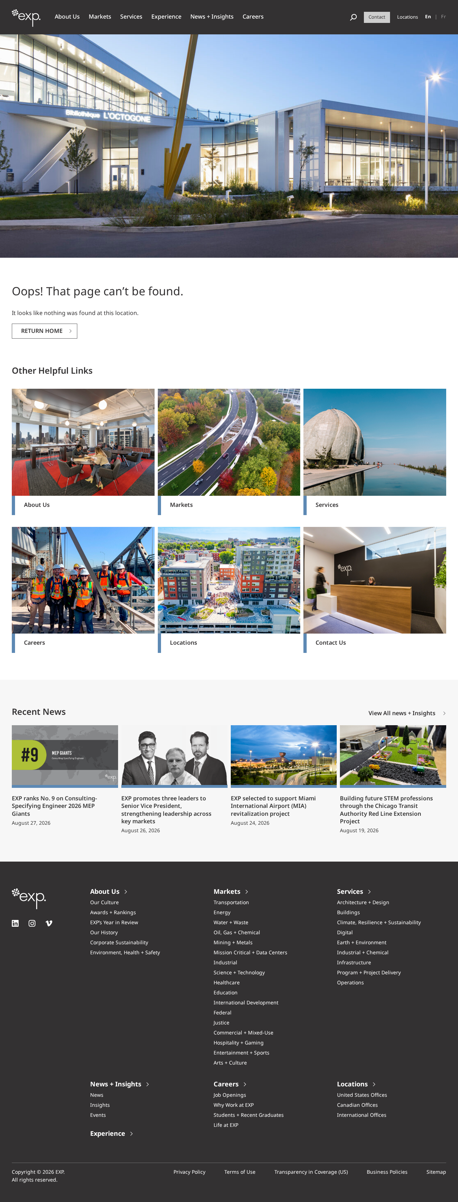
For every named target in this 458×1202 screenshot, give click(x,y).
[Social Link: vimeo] (48, 923)
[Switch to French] (443, 17)
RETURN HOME (42, 331)
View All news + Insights (402, 713)
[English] (428, 17)
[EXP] (26, 21)
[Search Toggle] (353, 17)
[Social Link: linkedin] (15, 923)
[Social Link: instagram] (32, 923)
